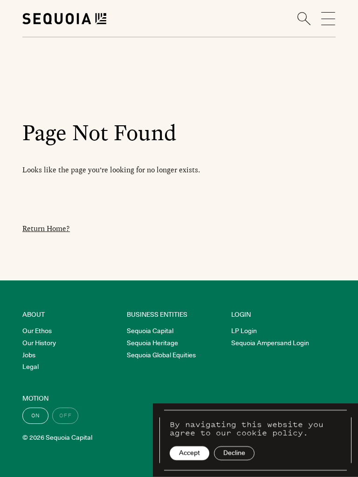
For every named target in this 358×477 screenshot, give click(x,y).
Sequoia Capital (150, 330)
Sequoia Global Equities (161, 355)
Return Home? (46, 228)
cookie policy (269, 433)
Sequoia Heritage (152, 343)
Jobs (28, 355)
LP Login (244, 330)
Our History (39, 343)
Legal (30, 366)
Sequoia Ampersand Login (270, 343)
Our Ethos (37, 330)
